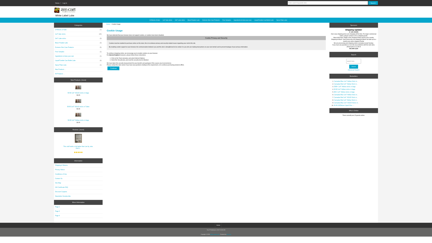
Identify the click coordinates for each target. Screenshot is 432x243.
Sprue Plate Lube (281, 20)
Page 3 (57, 211)
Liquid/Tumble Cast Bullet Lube (264, 20)
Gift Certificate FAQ (61, 187)
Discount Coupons (61, 191)
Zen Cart (229, 234)
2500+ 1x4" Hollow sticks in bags (345, 86)
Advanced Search (353, 70)
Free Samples (226, 20)
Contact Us (58, 178)
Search (353, 54)
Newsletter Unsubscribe (63, 196)
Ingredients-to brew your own (243, 20)
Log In (65, 3)
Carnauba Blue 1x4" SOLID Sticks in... (346, 103)
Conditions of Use (61, 174)
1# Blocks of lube (154, 20)
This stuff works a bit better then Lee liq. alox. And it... (78, 147)
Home (57, 3)
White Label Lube (214, 234)
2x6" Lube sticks (180, 20)
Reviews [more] (78, 129)
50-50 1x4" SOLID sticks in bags (78, 93)
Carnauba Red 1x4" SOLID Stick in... (346, 97)
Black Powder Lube (194, 20)
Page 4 (57, 215)
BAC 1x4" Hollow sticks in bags (344, 92)
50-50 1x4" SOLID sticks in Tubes (78, 106)
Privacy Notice (60, 169)
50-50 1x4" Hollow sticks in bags (78, 120)
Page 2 (57, 207)
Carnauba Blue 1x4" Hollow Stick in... (346, 81)
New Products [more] (78, 80)
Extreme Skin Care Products (211, 20)
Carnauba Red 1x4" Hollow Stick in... (346, 84)
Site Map (58, 183)
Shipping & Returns (61, 165)
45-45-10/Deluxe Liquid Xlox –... (344, 105)
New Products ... (60, 69)
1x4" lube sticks (167, 20)
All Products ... (60, 74)
